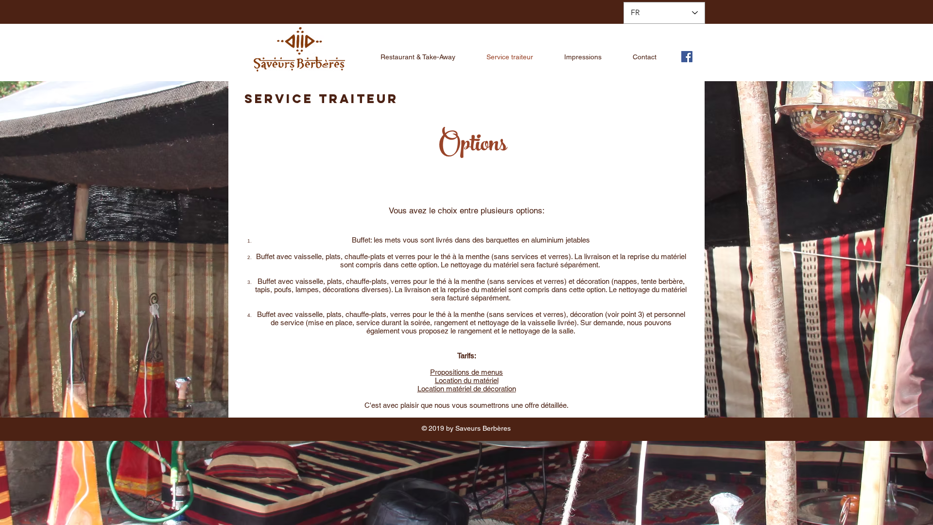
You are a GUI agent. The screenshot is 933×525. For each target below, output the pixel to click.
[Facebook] (686, 56)
